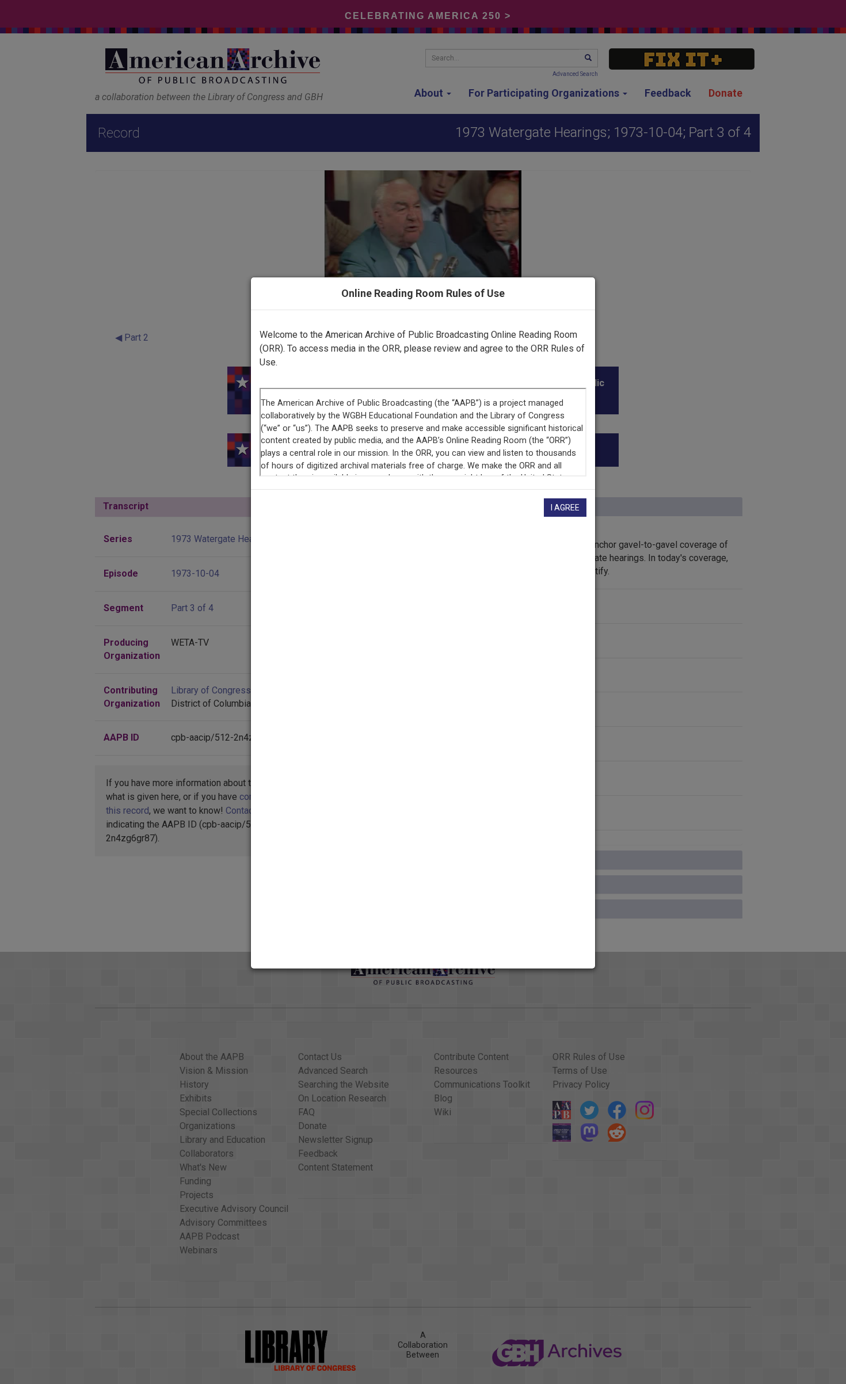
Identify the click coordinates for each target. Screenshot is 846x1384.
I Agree (565, 507)
